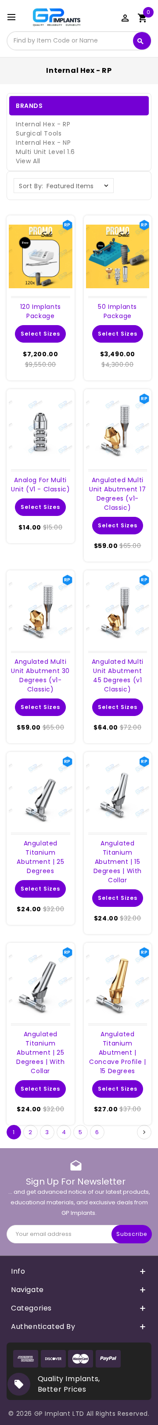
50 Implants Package (117, 311)
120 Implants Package (40, 311)
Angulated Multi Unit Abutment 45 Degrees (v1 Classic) (118, 675)
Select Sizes (40, 333)
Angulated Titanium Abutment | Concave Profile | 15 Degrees (117, 1052)
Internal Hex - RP (43, 124)
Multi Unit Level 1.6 (45, 151)
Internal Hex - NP (43, 142)
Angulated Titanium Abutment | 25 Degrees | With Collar (40, 1052)
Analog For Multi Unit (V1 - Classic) (40, 485)
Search (140, 41)
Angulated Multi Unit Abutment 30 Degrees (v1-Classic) (40, 675)
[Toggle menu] (15, 17)
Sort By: (31, 186)
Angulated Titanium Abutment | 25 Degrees (40, 857)
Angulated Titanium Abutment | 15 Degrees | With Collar (117, 861)
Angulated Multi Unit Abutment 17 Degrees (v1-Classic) (117, 494)
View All (28, 161)
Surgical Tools (38, 133)
